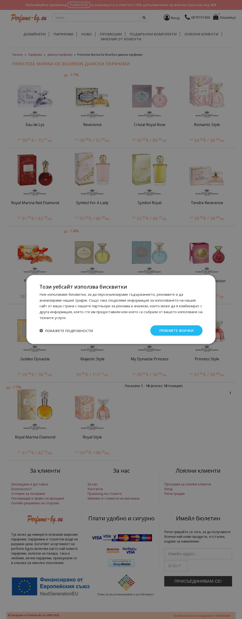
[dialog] (121, 309)
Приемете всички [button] (176, 330)
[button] (66, 330)
